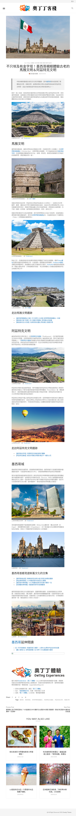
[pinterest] (25, 697)
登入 (72, 1)
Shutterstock (27, 138)
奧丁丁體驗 (32, 199)
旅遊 (41, 63)
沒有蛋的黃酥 (34, 73)
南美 (38, 63)
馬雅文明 (67, 700)
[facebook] (12, 697)
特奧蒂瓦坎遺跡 (48, 700)
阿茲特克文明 (59, 700)
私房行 (50, 63)
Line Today (27, 63)
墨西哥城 (27, 700)
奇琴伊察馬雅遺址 (37, 700)
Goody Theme (67, 812)
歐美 (47, 63)
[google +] (19, 697)
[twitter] (15, 697)
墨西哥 (22, 700)
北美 (35, 63)
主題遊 (32, 63)
